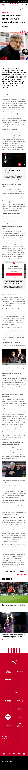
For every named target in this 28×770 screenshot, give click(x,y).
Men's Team (5, 12)
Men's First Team (10, 571)
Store (7, 1)
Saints (3, 1)
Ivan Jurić (21, 571)
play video (5, 154)
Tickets (10, 1)
